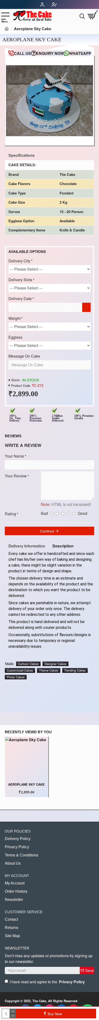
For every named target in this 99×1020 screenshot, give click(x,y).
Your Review (16, 476)
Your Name (14, 456)
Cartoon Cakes (28, 663)
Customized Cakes (20, 670)
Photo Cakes (16, 677)
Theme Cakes (48, 670)
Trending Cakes (75, 670)
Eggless (15, 337)
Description (63, 546)
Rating (10, 514)
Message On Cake (24, 356)
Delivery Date (20, 298)
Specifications (21, 155)
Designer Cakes (55, 663)
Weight (14, 318)
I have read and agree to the (47, 981)
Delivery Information (26, 546)
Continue (47, 530)
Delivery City (19, 261)
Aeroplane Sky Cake (26, 785)
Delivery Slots (20, 279)
